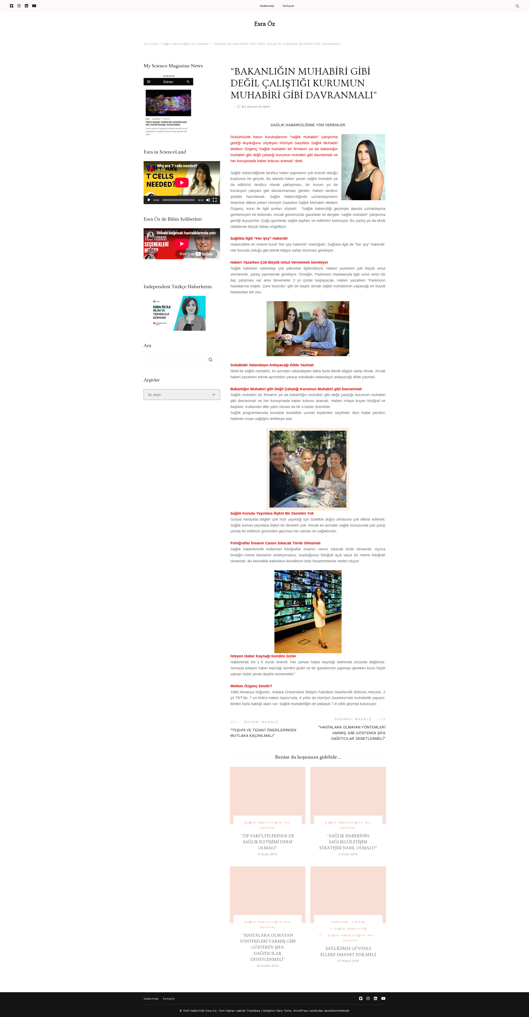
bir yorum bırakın (256, 106)
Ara (147, 345)
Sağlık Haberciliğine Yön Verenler (268, 825)
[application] (182, 182)
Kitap (360, 921)
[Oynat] (149, 200)
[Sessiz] (208, 200)
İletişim (288, 6)
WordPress (300, 1010)
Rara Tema (284, 1010)
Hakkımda (267, 6)
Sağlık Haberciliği (350, 928)
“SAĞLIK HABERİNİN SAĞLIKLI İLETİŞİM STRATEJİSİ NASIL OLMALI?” (348, 842)
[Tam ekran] (215, 200)
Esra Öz (264, 23)
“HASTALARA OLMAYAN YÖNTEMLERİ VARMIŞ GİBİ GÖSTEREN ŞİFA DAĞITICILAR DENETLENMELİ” (267, 947)
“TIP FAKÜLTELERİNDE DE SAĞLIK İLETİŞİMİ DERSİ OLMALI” (267, 842)
